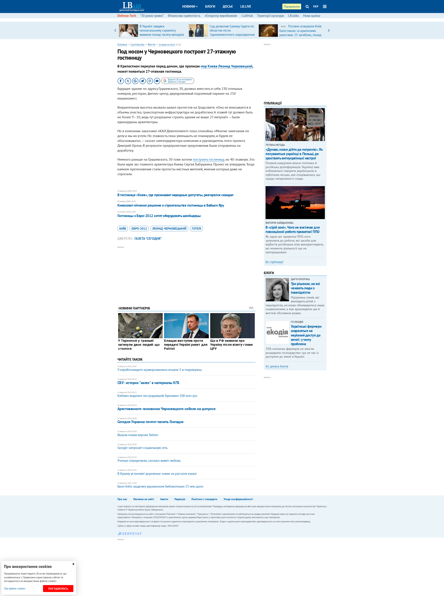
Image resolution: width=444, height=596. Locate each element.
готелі (196, 229)
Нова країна (311, 16)
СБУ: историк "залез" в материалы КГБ (148, 382)
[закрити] (73, 564)
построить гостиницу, (209, 159)
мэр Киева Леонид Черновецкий (226, 66)
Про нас (122, 499)
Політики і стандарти (204, 499)
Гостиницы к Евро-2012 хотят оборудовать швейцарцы (159, 215)
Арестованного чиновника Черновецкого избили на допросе (166, 408)
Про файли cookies (14, 588)
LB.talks (293, 16)
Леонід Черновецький (169, 229)
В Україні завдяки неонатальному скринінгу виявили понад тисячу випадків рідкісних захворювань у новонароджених (162, 34)
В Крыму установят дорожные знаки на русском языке (157, 473)
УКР (315, 6)
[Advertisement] (186, 273)
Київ (122, 229)
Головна (122, 44)
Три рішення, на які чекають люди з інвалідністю (305, 288)
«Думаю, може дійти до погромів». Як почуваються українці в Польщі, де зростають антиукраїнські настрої (294, 153)
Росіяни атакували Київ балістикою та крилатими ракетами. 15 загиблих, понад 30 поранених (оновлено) (300, 32)
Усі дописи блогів (277, 366)
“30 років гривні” (152, 16)
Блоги (210, 6)
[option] (152, 30)
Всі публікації (274, 262)
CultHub (247, 16)
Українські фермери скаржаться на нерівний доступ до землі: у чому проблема (306, 335)
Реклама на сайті (143, 499)
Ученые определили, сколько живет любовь (149, 460)
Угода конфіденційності (238, 499)
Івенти (164, 499)
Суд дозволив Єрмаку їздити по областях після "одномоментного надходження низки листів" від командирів (232, 32)
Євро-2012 (139, 229)
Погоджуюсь (58, 588)
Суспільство (137, 44)
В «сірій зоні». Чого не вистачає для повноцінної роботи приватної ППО (293, 229)
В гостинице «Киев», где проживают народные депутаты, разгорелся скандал (175, 195)
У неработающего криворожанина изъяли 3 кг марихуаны (159, 369)
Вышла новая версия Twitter (138, 435)
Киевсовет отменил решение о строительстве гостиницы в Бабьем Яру (170, 205)
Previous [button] (115, 30)
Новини (188, 6)
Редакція (179, 499)
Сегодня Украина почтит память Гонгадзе (150, 421)
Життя (151, 44)
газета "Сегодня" (148, 238)
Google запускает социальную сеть (142, 447)
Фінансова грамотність (184, 16)
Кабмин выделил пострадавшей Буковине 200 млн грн (157, 395)
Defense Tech (126, 16)
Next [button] (329, 30)
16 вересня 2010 (167, 44)
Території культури (270, 16)
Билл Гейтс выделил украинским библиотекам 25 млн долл (160, 486)
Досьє (228, 6)
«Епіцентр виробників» (221, 16)
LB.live (245, 6)
